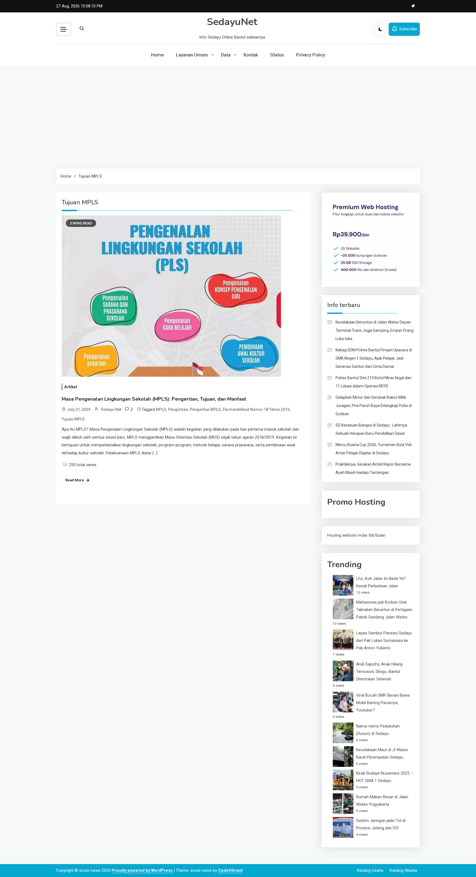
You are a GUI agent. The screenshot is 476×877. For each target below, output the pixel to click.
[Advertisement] (238, 112)
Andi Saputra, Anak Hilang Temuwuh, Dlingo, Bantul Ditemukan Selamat (379, 671)
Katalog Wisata (403, 870)
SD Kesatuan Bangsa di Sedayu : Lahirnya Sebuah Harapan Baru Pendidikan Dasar (371, 429)
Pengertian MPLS (205, 409)
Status (277, 55)
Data (226, 55)
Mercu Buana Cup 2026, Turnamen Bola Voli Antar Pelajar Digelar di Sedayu (374, 448)
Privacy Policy (310, 55)
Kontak (251, 55)
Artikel (70, 386)
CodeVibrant (230, 870)
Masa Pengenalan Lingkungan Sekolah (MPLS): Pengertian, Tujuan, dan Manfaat (154, 399)
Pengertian (178, 409)
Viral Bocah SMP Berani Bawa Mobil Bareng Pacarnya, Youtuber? (383, 703)
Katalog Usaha (370, 870)
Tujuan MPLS (73, 419)
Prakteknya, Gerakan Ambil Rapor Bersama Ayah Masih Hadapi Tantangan (373, 468)
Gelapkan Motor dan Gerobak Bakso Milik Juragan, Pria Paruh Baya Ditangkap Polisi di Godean (374, 405)
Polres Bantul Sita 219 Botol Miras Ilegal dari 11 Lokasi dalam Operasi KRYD (374, 382)
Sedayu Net (111, 409)
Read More (74, 480)
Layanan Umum (192, 55)
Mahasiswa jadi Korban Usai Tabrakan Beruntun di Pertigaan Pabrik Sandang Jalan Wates (384, 610)
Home (157, 55)
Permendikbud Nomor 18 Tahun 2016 (256, 409)
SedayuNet (232, 22)
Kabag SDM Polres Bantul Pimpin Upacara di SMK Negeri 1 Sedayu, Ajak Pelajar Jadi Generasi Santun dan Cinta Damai (374, 358)
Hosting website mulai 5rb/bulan (356, 535)
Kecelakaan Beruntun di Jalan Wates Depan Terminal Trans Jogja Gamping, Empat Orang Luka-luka (374, 330)
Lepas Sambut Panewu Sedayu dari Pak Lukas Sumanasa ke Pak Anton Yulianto (384, 640)
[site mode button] (380, 29)
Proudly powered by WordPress (143, 870)
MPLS (161, 409)
